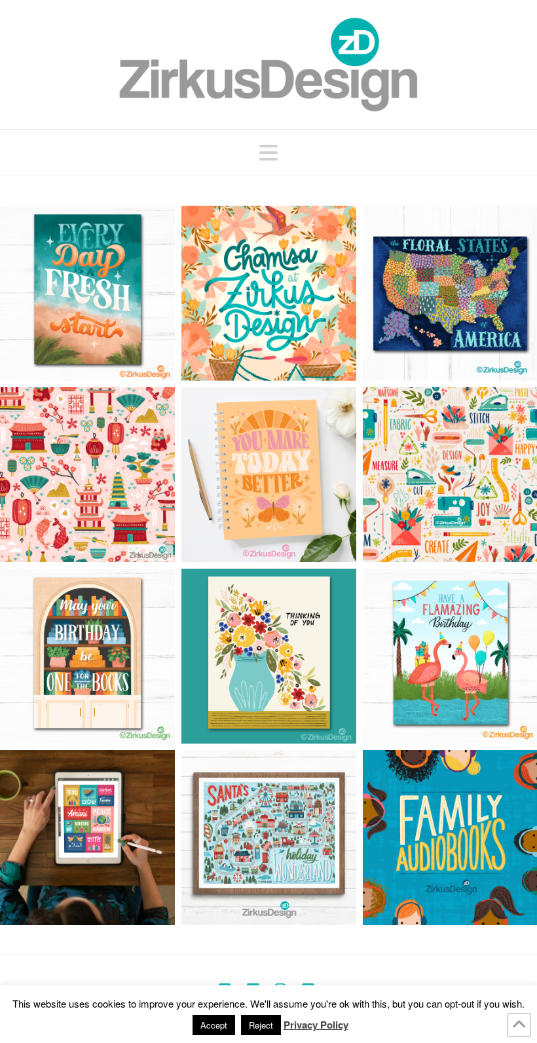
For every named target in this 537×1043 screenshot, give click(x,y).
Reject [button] (261, 1025)
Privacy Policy (316, 1024)
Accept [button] (213, 1025)
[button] (268, 152)
